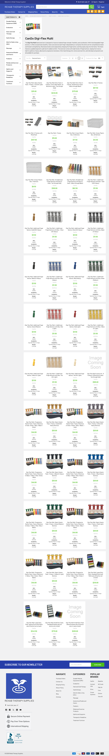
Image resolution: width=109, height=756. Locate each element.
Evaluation (9, 27)
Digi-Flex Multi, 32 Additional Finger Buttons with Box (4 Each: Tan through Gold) (54, 181)
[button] (29, 686)
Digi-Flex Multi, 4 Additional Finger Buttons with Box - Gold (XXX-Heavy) (95, 181)
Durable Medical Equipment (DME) (11, 22)
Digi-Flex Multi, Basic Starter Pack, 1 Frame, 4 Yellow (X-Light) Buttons (54, 574)
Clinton (100, 693)
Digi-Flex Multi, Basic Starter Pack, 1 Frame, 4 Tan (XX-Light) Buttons (34, 84)
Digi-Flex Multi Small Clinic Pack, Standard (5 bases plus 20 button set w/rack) (54, 624)
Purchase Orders (10, 12)
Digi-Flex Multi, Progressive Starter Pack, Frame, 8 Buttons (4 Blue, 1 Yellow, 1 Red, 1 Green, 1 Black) (75, 474)
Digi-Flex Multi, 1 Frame (54, 133)
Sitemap (58, 697)
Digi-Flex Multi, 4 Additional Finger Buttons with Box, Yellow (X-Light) (96, 326)
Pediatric (9, 58)
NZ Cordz (100, 684)
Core (99, 690)
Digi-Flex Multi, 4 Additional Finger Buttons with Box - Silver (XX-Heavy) (54, 229)
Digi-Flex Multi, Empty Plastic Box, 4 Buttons (34, 180)
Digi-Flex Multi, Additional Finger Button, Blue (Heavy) (75, 277)
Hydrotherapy (10, 38)
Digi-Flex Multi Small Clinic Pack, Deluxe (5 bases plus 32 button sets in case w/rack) (75, 624)
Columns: (65, 58)
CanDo (92, 681)
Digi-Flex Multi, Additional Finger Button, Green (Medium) (34, 326)
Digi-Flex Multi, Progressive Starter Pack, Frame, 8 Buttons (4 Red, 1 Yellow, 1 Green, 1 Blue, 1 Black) (75, 524)
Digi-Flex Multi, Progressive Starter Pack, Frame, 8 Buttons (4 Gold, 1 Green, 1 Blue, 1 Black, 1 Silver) (34, 424)
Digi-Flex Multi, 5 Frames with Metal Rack (34, 134)
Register (101, 2)
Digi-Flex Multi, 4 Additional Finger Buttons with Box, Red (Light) (54, 326)
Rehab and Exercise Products (12, 64)
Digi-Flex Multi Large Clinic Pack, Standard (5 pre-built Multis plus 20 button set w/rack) (95, 575)
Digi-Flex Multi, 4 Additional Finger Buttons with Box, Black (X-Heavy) (95, 229)
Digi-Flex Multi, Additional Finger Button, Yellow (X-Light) (34, 374)
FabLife (100, 687)
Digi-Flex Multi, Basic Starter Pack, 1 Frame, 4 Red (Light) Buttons (95, 524)
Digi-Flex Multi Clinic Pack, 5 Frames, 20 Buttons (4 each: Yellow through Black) (75, 84)
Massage (9, 48)
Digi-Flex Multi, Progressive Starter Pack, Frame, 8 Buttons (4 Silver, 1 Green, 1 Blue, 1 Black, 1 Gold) (75, 424)
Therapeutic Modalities (10, 76)
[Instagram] (88, 11)
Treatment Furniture (9, 82)
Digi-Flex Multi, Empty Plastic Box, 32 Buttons (75, 134)
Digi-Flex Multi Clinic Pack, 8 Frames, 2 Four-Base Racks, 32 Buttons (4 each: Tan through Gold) (54, 85)
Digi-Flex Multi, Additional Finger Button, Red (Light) (75, 326)
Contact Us (21, 12)
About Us (55, 12)
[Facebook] (92, 11)
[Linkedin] (99, 11)
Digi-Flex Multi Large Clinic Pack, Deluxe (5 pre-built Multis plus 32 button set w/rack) (34, 624)
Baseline (100, 681)
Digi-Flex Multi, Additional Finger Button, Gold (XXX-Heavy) (34, 229)
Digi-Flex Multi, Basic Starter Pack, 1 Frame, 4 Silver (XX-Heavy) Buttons (95, 423)
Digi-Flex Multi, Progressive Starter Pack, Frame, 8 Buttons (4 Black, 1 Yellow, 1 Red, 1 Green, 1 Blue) (34, 474)
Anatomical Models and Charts (12, 53)
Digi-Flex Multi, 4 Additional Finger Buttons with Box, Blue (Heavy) (54, 278)
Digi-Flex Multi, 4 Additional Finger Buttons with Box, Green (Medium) (95, 278)
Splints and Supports (9, 70)
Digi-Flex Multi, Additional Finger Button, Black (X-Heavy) (34, 277)
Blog (62, 12)
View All (100, 696)
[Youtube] (102, 11)
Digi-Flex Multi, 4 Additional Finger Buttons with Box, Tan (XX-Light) (54, 375)
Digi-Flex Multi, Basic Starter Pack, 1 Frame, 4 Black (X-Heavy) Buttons (54, 473)
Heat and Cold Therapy (10, 32)
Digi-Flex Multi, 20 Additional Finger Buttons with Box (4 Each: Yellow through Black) (75, 181)
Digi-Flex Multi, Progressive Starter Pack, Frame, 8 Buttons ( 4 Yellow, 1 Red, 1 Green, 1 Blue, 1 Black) (34, 575)
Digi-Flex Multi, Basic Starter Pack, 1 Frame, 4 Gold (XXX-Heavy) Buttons (54, 423)
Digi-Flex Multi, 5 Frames (96, 83)
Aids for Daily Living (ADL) (12, 43)
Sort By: (28, 58)
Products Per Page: (91, 58)
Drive (91, 689)
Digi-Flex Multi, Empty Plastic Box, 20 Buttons (95, 134)
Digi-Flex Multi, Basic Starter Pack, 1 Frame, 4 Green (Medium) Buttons (54, 524)
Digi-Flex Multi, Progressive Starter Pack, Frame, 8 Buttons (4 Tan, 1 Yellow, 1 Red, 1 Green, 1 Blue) (75, 575)
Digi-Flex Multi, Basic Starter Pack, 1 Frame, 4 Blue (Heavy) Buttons (95, 473)
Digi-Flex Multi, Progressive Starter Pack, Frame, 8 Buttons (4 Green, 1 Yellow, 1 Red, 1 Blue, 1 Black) (34, 524)
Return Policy (45, 12)
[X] (95, 11)
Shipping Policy (33, 12)
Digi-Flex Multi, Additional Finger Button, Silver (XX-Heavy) (75, 229)
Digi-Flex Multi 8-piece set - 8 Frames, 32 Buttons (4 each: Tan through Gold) (95, 375)
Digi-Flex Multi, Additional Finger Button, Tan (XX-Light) (75, 374)
